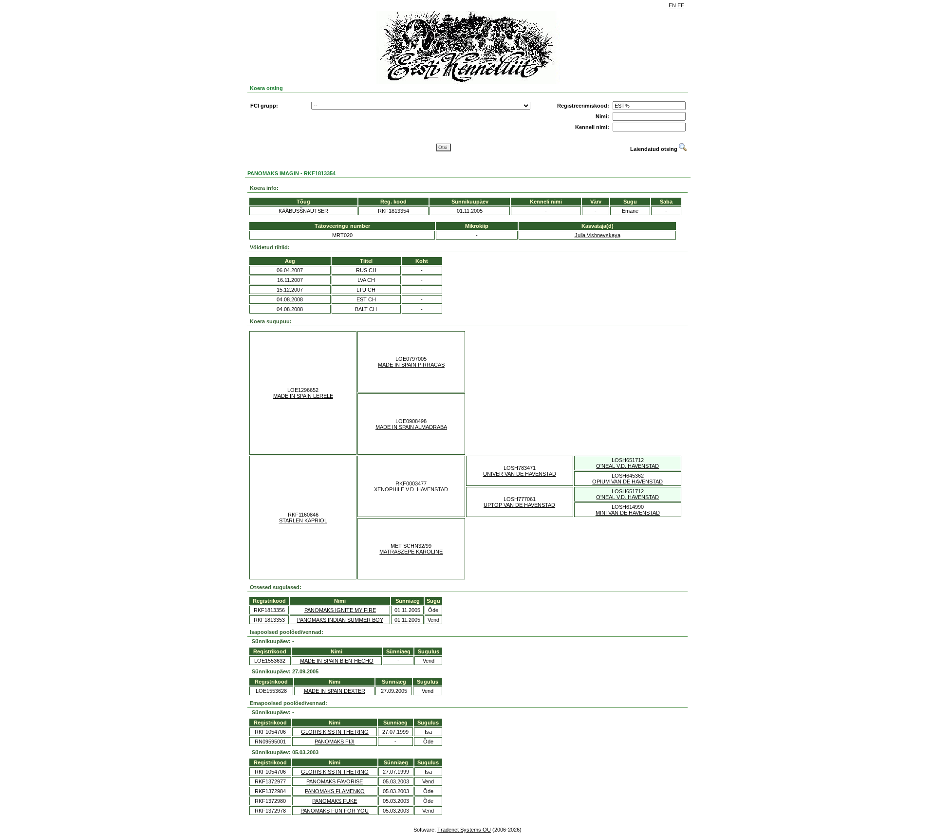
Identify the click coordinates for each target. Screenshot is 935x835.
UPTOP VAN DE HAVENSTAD (519, 505)
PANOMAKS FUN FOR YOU (334, 811)
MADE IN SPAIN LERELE (303, 396)
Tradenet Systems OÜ (464, 830)
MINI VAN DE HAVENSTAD (628, 513)
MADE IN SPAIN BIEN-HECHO (337, 661)
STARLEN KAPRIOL (303, 520)
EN (672, 5)
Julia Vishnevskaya (597, 235)
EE (680, 5)
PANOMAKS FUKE (334, 801)
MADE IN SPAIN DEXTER (334, 691)
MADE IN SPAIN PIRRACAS (411, 365)
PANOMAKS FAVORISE (334, 781)
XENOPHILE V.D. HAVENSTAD (411, 489)
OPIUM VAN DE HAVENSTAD (627, 481)
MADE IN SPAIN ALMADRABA (411, 427)
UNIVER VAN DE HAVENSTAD (519, 474)
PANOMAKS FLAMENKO (335, 791)
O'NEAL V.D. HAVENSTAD (627, 466)
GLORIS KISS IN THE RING (335, 732)
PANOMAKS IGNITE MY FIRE (340, 610)
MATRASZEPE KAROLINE (411, 552)
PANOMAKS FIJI (335, 741)
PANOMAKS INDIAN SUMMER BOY (340, 620)
